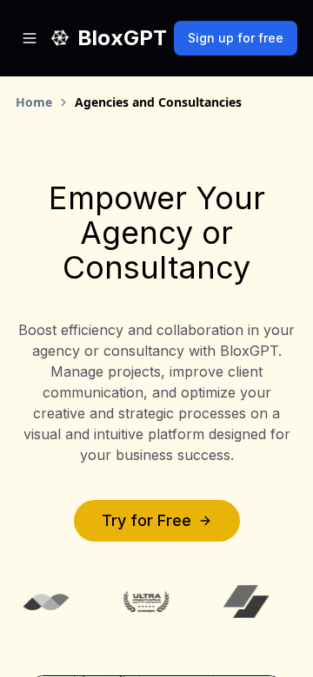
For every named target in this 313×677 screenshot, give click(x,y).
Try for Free (146, 520)
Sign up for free (235, 37)
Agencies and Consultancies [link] (158, 102)
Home (34, 102)
